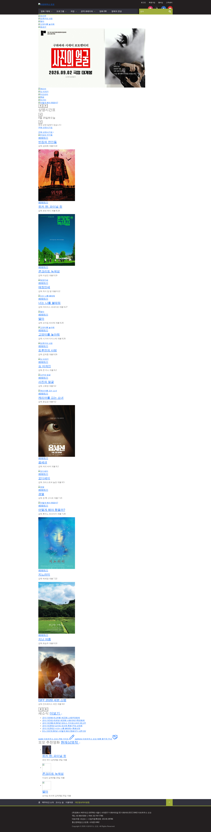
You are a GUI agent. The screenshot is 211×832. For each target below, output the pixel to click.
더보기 (55, 713)
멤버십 (160, 2)
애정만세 (44, 287)
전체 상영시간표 (45, 128)
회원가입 (152, 2)
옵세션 (42, 462)
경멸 (41, 494)
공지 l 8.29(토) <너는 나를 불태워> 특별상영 (61, 728)
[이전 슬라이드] (40, 106)
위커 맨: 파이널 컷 (50, 206)
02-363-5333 (81, 816)
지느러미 (44, 574)
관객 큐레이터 (87, 11)
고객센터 (169, 2)
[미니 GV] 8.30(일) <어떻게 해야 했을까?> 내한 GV (64, 731)
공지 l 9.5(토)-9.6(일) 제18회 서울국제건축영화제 (63, 720)
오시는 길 (60, 802)
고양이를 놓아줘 (49, 334)
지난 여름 (44, 639)
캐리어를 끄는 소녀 (50, 397)
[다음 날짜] (40, 122)
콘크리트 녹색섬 (49, 271)
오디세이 (44, 478)
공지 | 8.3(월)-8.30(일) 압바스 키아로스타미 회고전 (64, 723)
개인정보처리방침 (82, 802)
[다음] (45, 709)
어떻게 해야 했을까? (51, 509)
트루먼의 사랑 (47, 350)
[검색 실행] (170, 11)
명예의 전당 (116, 11)
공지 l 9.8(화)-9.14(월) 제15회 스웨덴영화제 (61, 718)
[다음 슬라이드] (45, 106)
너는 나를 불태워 (49, 303)
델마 (41, 318)
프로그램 (60, 11)
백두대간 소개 (48, 802)
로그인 (143, 2)
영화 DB (103, 11)
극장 (72, 11)
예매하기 (43, 138)
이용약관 (69, 802)
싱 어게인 (44, 366)
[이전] (40, 709)
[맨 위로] (169, 802)
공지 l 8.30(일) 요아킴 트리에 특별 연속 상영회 (62, 726)
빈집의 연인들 (47, 142)
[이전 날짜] (40, 114)
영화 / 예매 (45, 11)
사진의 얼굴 (46, 382)
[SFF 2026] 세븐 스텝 (52, 700)
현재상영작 (70, 742)
